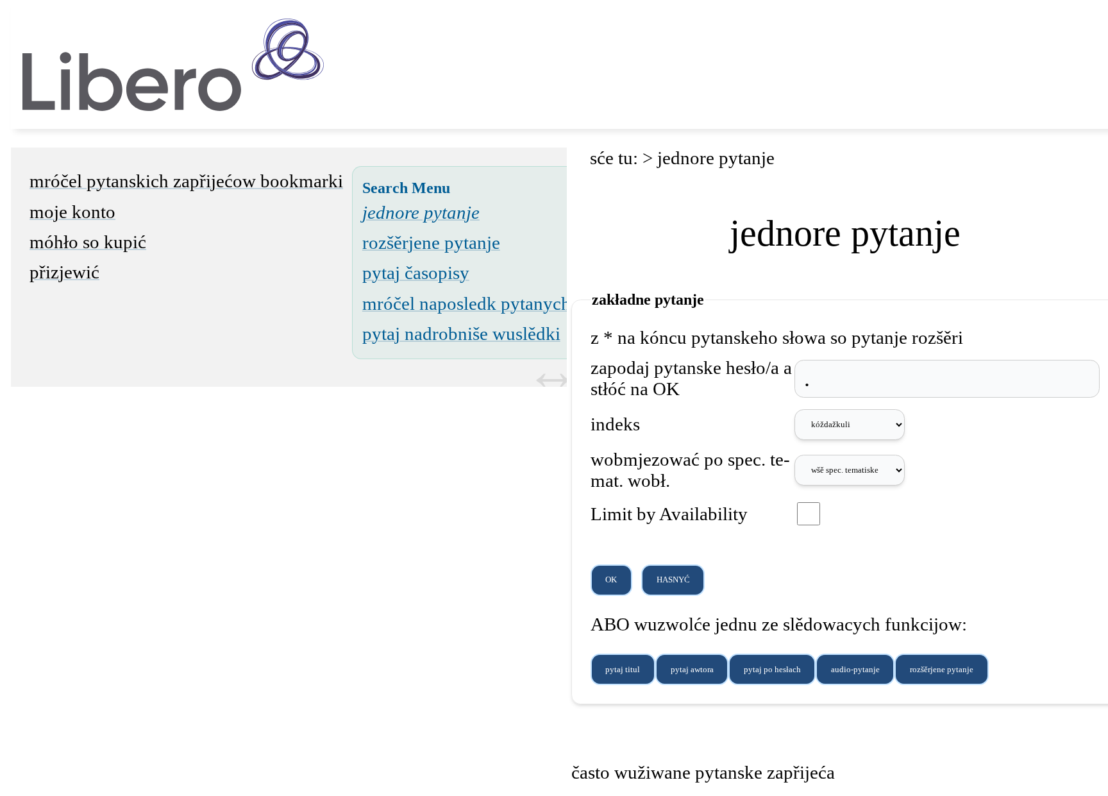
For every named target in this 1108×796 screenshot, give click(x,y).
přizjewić (64, 272)
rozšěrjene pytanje (431, 242)
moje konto (72, 211)
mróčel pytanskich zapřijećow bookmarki (186, 181)
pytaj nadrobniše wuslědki (461, 333)
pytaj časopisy (415, 272)
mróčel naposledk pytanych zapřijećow (510, 303)
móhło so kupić (87, 242)
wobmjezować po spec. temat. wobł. (690, 470)
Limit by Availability (669, 514)
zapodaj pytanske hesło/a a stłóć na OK (691, 378)
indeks (615, 424)
